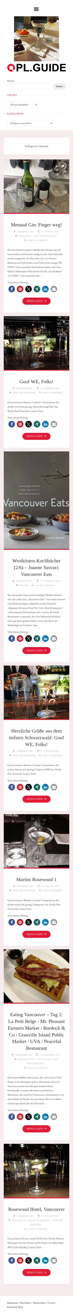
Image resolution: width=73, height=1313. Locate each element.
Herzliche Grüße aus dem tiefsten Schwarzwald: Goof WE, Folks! (36, 737)
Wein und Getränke (45, 236)
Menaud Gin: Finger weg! (36, 224)
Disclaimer (25, 1303)
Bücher (24, 585)
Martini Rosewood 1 (36, 879)
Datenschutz (39, 1303)
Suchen (11, 81)
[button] (11, 289)
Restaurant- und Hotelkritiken (31, 1220)
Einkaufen (25, 236)
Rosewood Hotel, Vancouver (36, 1209)
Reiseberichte (26, 1059)
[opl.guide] (36, 38)
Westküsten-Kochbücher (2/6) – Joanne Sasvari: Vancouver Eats (36, 567)
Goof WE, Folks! (36, 381)
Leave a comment (38, 240)
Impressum (12, 1303)
